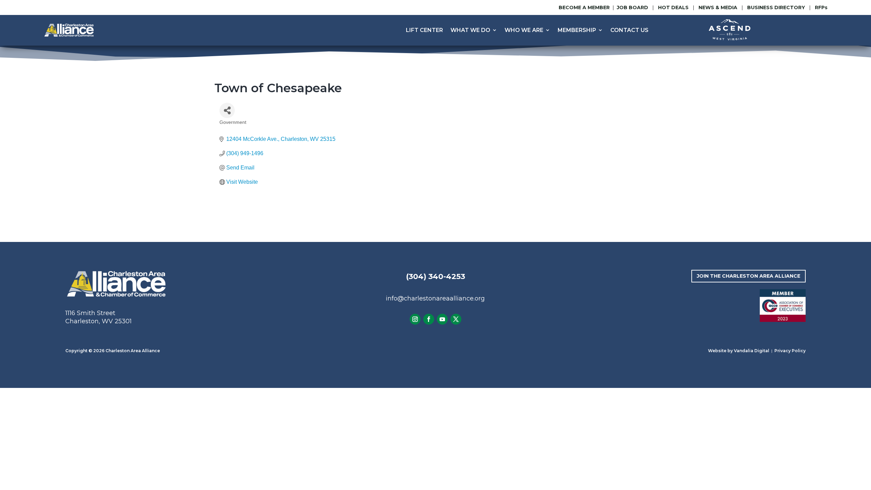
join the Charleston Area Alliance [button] (748, 276)
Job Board (633, 7)
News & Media (718, 7)
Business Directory (776, 7)
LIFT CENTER (424, 30)
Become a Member (584, 7)
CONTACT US (629, 30)
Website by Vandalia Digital (738, 350)
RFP (821, 7)
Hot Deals (673, 7)
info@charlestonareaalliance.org (435, 298)
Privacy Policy (790, 350)
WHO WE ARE (524, 30)
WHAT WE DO (470, 30)
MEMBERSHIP (577, 30)
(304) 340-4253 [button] (435, 276)
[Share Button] (227, 110)
